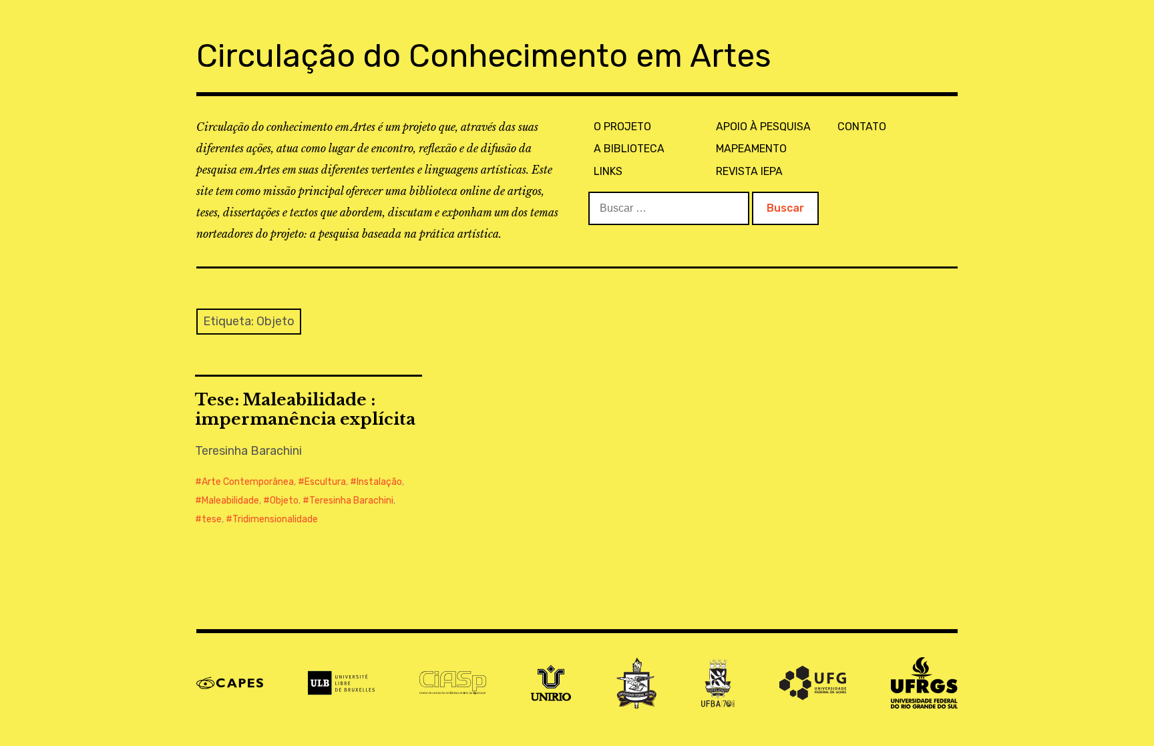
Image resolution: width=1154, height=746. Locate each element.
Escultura (325, 482)
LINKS (608, 171)
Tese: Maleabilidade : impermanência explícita (305, 409)
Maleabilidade (230, 500)
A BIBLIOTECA (629, 148)
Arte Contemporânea (248, 482)
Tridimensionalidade (275, 519)
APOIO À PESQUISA (763, 126)
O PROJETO (622, 126)
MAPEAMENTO (751, 148)
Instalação (379, 482)
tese (212, 519)
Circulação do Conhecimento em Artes (483, 56)
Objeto (284, 500)
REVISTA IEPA (749, 171)
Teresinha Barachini (351, 500)
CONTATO (861, 126)
